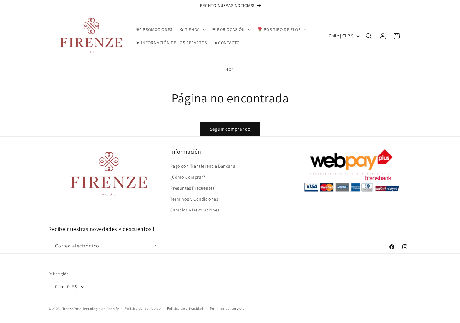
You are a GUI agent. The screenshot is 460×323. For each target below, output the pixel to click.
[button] (192, 29)
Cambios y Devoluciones (194, 210)
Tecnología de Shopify (101, 308)
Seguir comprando (230, 129)
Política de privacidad (185, 308)
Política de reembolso (143, 308)
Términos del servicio (227, 308)
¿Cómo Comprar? (187, 177)
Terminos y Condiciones (194, 199)
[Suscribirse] (154, 246)
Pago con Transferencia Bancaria (203, 166)
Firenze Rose (71, 308)
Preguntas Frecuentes (192, 188)
